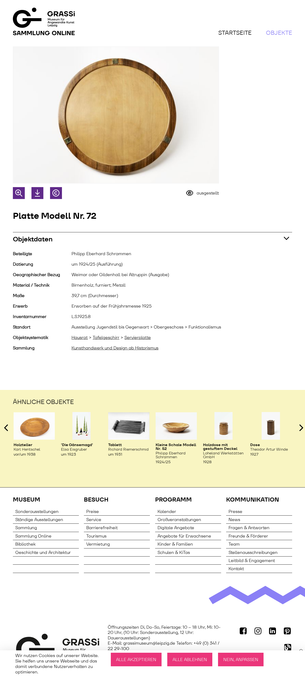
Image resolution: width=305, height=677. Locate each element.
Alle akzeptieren (136, 659)
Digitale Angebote (176, 527)
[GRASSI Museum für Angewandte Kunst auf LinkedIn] (273, 631)
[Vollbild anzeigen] (19, 193)
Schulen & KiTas (174, 552)
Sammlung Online (33, 536)
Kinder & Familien (175, 544)
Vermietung (98, 544)
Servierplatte (137, 337)
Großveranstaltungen (179, 519)
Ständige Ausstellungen (39, 519)
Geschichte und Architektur (43, 552)
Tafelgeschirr (106, 337)
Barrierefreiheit (102, 527)
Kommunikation (252, 499)
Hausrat (79, 337)
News (234, 519)
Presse (235, 511)
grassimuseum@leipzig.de (149, 643)
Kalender (167, 511)
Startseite (235, 32)
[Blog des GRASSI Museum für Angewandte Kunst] (288, 647)
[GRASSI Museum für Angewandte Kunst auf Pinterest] (287, 631)
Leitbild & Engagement (252, 560)
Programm (173, 499)
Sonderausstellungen (37, 511)
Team (234, 544)
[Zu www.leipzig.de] (57, 647)
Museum (26, 499)
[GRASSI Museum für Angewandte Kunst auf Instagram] (258, 631)
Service (93, 519)
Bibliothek (25, 544)
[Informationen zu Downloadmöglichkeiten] (37, 193)
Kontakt (236, 568)
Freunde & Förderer (248, 536)
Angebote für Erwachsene (184, 536)
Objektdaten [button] (33, 239)
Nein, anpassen (240, 659)
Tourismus (96, 536)
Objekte (279, 32)
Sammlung (26, 527)
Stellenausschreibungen (253, 552)
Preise (92, 511)
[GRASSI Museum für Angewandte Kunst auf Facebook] (243, 631)
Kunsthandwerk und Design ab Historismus (114, 348)
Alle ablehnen (190, 659)
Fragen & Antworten (249, 527)
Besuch (96, 499)
